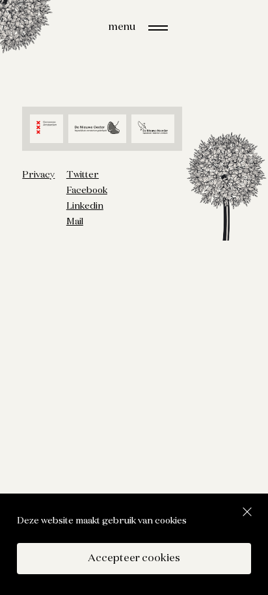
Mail (74, 221)
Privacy (38, 174)
